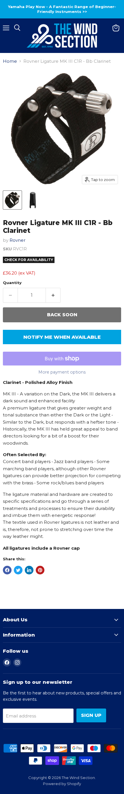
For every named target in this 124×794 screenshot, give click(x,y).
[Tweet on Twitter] (18, 570)
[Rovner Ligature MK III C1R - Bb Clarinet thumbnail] (12, 200)
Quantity (12, 283)
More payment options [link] (62, 372)
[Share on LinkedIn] (29, 570)
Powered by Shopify (62, 783)
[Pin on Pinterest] (40, 570)
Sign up (91, 715)
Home (10, 61)
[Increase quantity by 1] (53, 295)
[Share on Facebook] (7, 570)
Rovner (17, 240)
